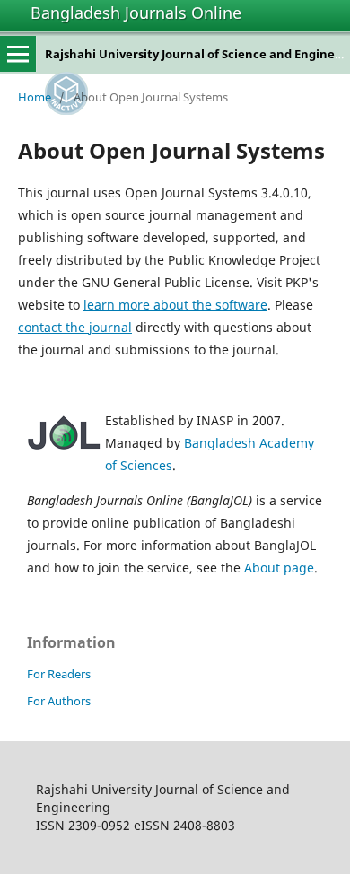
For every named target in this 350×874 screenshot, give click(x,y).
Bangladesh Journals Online (136, 12)
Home (34, 97)
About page (279, 567)
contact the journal (75, 327)
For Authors (59, 701)
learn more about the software (175, 304)
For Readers (59, 674)
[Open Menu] (18, 54)
